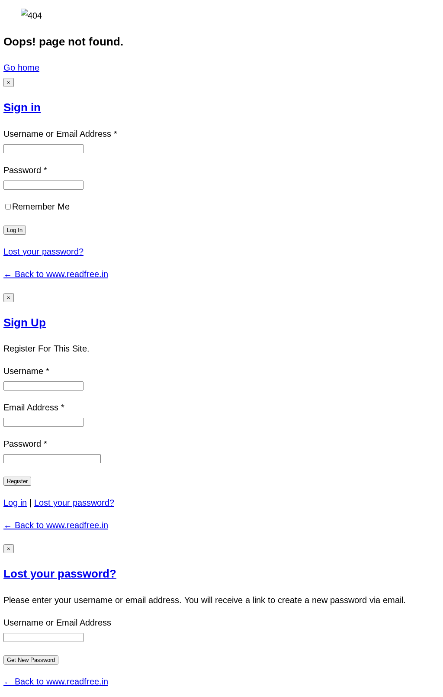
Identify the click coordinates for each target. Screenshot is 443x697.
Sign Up (24, 322)
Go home (21, 67)
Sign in (22, 107)
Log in (15, 502)
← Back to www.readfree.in (55, 274)
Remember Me (41, 206)
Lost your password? (43, 251)
